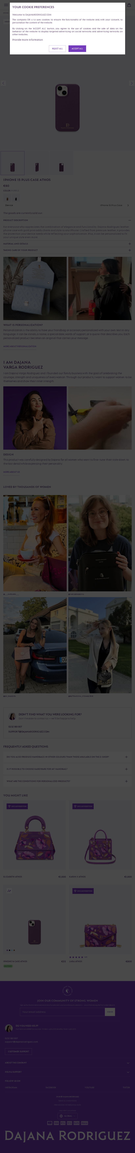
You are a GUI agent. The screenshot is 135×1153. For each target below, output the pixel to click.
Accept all (77, 48)
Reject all (57, 48)
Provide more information (27, 39)
